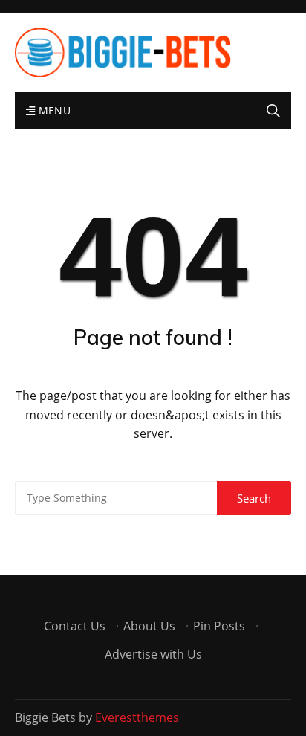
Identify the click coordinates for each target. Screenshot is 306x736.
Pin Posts (219, 626)
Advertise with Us (153, 654)
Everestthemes (137, 717)
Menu (53, 110)
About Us (149, 626)
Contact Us (74, 626)
